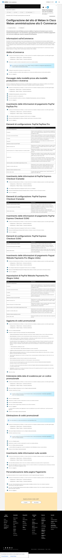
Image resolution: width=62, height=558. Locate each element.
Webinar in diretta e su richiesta (43, 531)
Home (6, 6)
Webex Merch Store (54, 527)
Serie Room (25, 523)
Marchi (49, 549)
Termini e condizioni (34, 549)
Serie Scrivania (24, 521)
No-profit (33, 530)
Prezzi (5, 519)
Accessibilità (43, 526)
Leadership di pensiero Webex (53, 525)
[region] (14, 555)
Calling (5, 524)
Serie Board (25, 525)
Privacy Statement (4, 556)
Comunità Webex (43, 533)
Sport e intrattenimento (34, 527)
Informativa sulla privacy (41, 549)
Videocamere (25, 519)
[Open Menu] (59, 2)
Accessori (24, 529)
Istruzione (33, 519)
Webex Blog (53, 523)
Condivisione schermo (6, 528)
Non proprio (36, 502)
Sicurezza (15, 533)
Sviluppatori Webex (43, 535)
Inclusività (43, 528)
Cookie (46, 549)
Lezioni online (42, 523)
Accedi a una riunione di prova (43, 520)
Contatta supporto (54, 519)
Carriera (52, 529)
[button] (56, 2)
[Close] (27, 553)
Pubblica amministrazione (35, 523)
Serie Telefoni (24, 527)
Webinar (14, 526)
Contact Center (14, 530)
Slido (14, 524)
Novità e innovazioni (43, 538)
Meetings (5, 522)
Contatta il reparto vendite (54, 521)
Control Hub (15, 535)
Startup (33, 532)
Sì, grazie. (25, 502)
